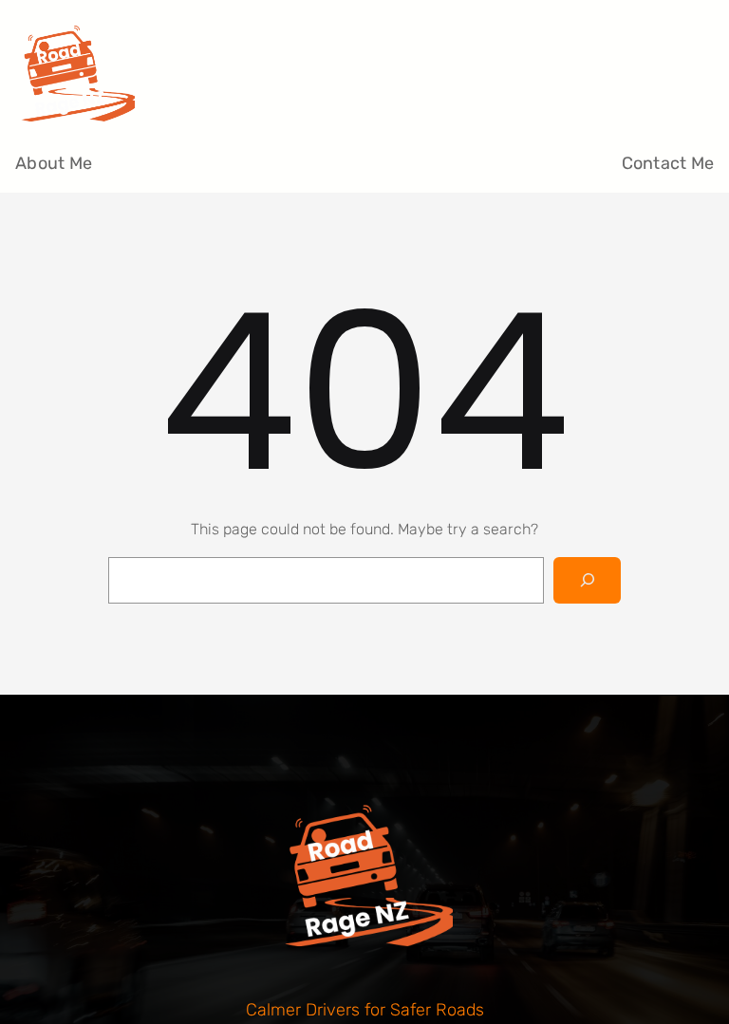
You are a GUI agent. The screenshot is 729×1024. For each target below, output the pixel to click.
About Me (53, 163)
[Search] (587, 580)
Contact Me (668, 163)
